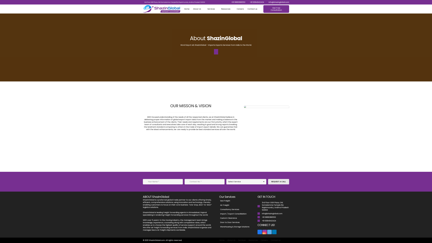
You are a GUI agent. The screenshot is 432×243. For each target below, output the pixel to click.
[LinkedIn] (274, 232)
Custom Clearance (228, 218)
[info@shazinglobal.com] (260, 213)
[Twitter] (269, 232)
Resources (253, 240)
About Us (231, 240)
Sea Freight (225, 200)
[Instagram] (264, 232)
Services (242, 240)
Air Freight (224, 205)
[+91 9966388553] (260, 217)
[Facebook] (260, 232)
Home (222, 240)
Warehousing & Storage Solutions (234, 226)
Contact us (276, 240)
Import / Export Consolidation (233, 214)
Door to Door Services (230, 222)
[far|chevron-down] (216, 51)
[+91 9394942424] (260, 221)
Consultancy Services (229, 209)
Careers (264, 240)
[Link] (161, 9)
